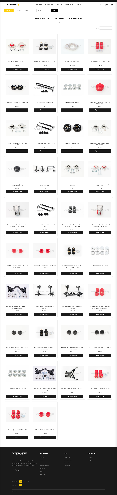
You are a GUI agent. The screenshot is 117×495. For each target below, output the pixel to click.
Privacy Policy (67, 457)
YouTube (90, 462)
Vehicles (42, 457)
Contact (78, 4)
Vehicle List (9, 10)
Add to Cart (18, 69)
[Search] (98, 5)
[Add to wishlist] (27, 35)
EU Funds (42, 474)
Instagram (90, 460)
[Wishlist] (103, 5)
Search (54, 10)
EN (21, 481)
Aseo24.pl (61, 491)
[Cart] (112, 5)
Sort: (97, 28)
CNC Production (44, 462)
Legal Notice (67, 465)
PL (28, 481)
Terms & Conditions (68, 460)
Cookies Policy (67, 462)
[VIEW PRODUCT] (17, 46)
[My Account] (100, 5)
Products (39, 4)
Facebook (90, 457)
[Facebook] (13, 470)
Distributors (69, 4)
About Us (59, 4)
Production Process (44, 465)
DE (24, 481)
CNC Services (49, 4)
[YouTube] (19, 470)
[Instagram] (16, 470)
